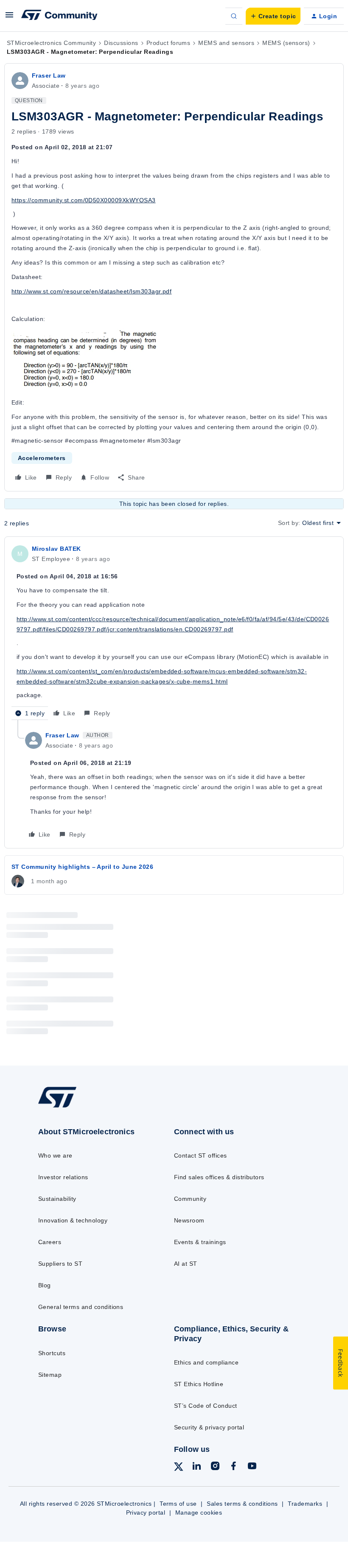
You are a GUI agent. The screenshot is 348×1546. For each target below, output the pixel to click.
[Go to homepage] (65, 1107)
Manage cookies (198, 1512)
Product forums (168, 42)
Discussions (121, 42)
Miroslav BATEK (56, 548)
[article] (174, 632)
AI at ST (185, 1263)
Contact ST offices (200, 1155)
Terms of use (178, 1503)
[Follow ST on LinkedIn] (196, 1467)
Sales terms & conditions (242, 1503)
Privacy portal (146, 1512)
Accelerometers (42, 458)
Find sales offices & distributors (219, 1177)
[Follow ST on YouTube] (252, 1467)
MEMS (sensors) (286, 42)
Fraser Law (49, 75)
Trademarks (305, 1503)
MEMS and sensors (226, 42)
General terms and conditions (80, 1306)
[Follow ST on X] (178, 1467)
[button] (9, 17)
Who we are (55, 1155)
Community (190, 1198)
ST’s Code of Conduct (205, 1405)
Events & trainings (200, 1242)
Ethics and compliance (206, 1362)
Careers (49, 1242)
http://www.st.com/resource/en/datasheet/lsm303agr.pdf (91, 291)
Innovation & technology (72, 1220)
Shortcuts (51, 1353)
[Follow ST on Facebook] (233, 1467)
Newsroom (189, 1220)
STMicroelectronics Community (51, 42)
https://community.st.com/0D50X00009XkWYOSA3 (83, 200)
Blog (44, 1285)
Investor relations (63, 1177)
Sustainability (57, 1198)
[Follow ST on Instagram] (215, 1467)
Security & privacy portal (209, 1427)
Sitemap (50, 1374)
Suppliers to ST (60, 1263)
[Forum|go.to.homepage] (59, 16)
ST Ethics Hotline (198, 1384)
